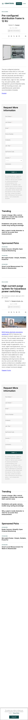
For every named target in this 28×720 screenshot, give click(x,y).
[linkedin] (11, 36)
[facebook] (9, 36)
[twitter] (14, 36)
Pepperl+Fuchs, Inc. (17, 301)
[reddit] (16, 36)
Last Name (8, 122)
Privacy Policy (16, 713)
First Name (8, 116)
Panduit (17, 25)
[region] (14, 714)
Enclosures (5, 11)
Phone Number (9, 134)
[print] (25, 36)
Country (8, 158)
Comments (8, 164)
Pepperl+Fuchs (6, 370)
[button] (3, 4)
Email (7, 128)
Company (7, 140)
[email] (19, 36)
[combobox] (14, 160)
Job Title (8, 145)
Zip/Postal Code (9, 151)
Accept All (14, 717)
